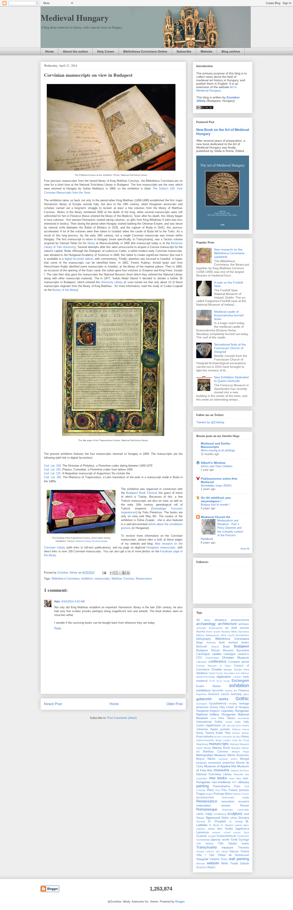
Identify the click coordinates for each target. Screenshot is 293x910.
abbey (207, 620)
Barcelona (244, 631)
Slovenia (200, 821)
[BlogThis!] (116, 573)
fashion (229, 690)
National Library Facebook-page (91, 541)
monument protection (221, 762)
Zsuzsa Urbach (205, 867)
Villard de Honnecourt (233, 855)
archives (244, 624)
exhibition (87, 578)
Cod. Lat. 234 (52, 465)
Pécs (210, 790)
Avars (209, 631)
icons (213, 718)
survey (237, 832)
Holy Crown (105, 51)
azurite (216, 631)
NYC (234, 782)
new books (218, 778)
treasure (227, 847)
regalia (245, 797)
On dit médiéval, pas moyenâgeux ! (216, 499)
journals (225, 729)
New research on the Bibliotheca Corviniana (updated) (229, 253)
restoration (203, 805)
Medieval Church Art (215, 517)
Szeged (212, 836)
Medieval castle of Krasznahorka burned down (228, 315)
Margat (207, 748)
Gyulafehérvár (218, 703)
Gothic (242, 698)
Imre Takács (227, 718)
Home (49, 51)
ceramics (243, 654)
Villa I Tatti (205, 855)
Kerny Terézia (205, 732)
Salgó (208, 813)
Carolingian (203, 654)
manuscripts (102, 578)
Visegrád (202, 859)
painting (202, 786)
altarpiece (220, 620)
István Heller (233, 722)
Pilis (224, 790)
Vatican (234, 851)
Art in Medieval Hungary (216, 88)
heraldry (233, 703)
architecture (227, 624)
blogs (199, 642)
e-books (237, 677)
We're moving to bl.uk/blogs (218, 450)
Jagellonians (213, 725)
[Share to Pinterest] (128, 573)
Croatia (217, 669)
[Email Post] (104, 572)
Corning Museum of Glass (213, 665)
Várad (224, 851)
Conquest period (238, 661)
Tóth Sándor (227, 843)
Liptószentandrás (205, 740)
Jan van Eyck (234, 725)
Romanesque (206, 809)
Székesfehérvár (226, 836)
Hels (57, 601)
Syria (246, 832)
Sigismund (213, 817)
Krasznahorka (204, 736)
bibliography (203, 638)
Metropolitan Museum (211, 755)
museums (221, 770)
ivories (200, 725)
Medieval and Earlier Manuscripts (215, 445)
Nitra (238, 778)
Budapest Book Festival (141, 492)
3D (198, 620)
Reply (57, 628)
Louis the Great (240, 740)
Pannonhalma (221, 786)
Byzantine (243, 650)
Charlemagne (212, 657)
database (202, 673)
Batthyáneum (212, 635)
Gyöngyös (201, 703)
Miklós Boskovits (238, 755)
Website (206, 51)
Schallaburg (220, 814)
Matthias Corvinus (123, 578)
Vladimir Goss (219, 859)
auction (244, 627)
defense (245, 673)
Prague (200, 793)
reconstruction (205, 797)
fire (235, 690)
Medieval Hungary (75, 17)
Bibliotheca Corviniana (65, 578)
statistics (200, 828)
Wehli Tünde (229, 863)
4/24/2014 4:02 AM (73, 601)
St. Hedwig (236, 821)
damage (228, 669)
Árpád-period (215, 628)
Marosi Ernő (221, 747)
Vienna (244, 851)
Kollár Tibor (223, 732)
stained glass (242, 825)
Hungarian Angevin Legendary (215, 710)
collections (201, 662)
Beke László (227, 635)
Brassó (215, 646)
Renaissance (144, 578)
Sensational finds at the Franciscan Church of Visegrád (230, 348)
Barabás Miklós (229, 631)
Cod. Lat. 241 (52, 469)
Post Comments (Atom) (122, 717)
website (213, 863)
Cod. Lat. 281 (52, 477)
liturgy (219, 740)
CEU (199, 657)
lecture (217, 736)
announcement (240, 620)
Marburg (234, 744)
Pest (218, 790)
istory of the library (65, 289)
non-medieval (221, 782)
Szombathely (203, 839)
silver (233, 817)
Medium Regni (240, 751)
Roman (244, 805)
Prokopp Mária (223, 793)
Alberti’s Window (213, 462)
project (209, 794)
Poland (233, 790)
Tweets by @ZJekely (210, 422)
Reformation (228, 797)
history (214, 707)
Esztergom (240, 681)
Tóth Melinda (204, 843)
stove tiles (215, 828)
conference (217, 661)
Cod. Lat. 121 (52, 473)
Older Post (174, 704)
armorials (201, 628)
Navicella (238, 774)
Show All (244, 548)
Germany (236, 694)
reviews (225, 805)
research (243, 801)
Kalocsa (236, 729)
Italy (246, 721)
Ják (224, 725)
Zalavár (244, 863)
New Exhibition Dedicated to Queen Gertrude (231, 379)
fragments (201, 694)
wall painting (239, 859)
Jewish (245, 725)
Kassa (245, 729)
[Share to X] (120, 573)
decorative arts (232, 673)
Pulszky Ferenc (241, 794)
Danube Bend (241, 669)
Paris (237, 786)
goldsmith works (212, 699)
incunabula (243, 718)
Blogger (179, 901)
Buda (226, 646)
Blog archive (231, 51)
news (232, 778)
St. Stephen (227, 825)
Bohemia (211, 642)
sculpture (234, 814)
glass (246, 694)
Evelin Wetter (208, 686)
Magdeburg (202, 744)
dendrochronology (205, 677)
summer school (221, 832)
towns (245, 843)
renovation (227, 801)
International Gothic (209, 721)
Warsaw (200, 863)
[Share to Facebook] (124, 573)
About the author (75, 51)
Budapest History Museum (215, 650)
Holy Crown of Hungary (234, 707)
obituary (243, 782)
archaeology (206, 624)
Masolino (235, 748)
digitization (224, 676)
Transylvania (206, 847)
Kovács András (240, 733)
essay (227, 681)
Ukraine (200, 851)
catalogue (230, 654)
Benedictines (242, 635)
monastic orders (228, 759)
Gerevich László (218, 694)
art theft (231, 627)
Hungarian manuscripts (160, 547)
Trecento (243, 847)
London (227, 740)
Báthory (200, 635)
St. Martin (214, 825)
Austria (200, 631)
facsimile (217, 690)
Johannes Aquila (207, 729)
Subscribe (184, 51)
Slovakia (243, 817)
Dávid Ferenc (216, 673)
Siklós (225, 817)
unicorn (210, 851)
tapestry (216, 839)
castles (217, 654)
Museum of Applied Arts (220, 766)
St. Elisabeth (217, 821)
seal (246, 813)
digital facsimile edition (79, 258)
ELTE (212, 681)
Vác (218, 851)
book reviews (228, 642)
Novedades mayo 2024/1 (216, 485)
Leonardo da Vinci (231, 736)
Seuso (200, 817)
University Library (112, 282)
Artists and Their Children (216, 466)
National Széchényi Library (214, 774)
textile (226, 839)
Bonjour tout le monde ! (215, 504)
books (245, 642)
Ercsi (219, 681)
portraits (244, 790)
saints (200, 813)
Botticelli (201, 646)
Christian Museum (235, 657)
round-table (243, 809)
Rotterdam (227, 809)
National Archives (240, 770)
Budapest (241, 646)
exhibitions (203, 690)
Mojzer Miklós (206, 758)
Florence (243, 690)
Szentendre (243, 836)
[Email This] (112, 573)
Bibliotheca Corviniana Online (145, 51)
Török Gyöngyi (240, 839)
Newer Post (53, 704)
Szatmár (201, 836)
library (90, 243)
